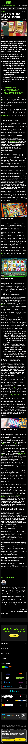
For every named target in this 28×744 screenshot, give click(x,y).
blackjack (13, 443)
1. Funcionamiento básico (8, 5)
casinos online (5, 439)
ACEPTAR (20, 739)
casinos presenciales (13, 394)
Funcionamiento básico (10, 87)
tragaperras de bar (14, 141)
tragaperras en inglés (7, 304)
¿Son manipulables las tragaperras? (13, 92)
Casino (2, 8)
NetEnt (24, 252)
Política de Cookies (21, 734)
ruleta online (4, 443)
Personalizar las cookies (5, 737)
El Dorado (7, 255)
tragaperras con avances (19, 387)
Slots (10, 8)
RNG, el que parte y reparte (11, 89)
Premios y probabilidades (11, 90)
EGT (2, 253)
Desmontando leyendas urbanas (12, 93)
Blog (6, 8)
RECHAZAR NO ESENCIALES (8, 739)
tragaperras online (6, 115)
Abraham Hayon (8, 37)
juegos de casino (5, 100)
